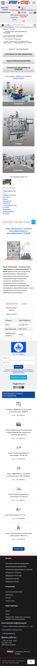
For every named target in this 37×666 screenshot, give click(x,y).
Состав (24, 304)
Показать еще (18, 549)
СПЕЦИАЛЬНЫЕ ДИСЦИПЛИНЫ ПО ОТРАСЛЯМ (19, 569)
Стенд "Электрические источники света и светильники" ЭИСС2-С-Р (18, 535)
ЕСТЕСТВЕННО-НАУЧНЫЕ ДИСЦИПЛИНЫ (17, 563)
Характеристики (12, 304)
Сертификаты (9, 595)
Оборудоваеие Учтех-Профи (13, 575)
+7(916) (3, 630)
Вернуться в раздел (19, 377)
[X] (23, 387)
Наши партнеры (11, 606)
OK (31, 662)
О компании (10, 587)
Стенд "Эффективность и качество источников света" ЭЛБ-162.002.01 (18, 475)
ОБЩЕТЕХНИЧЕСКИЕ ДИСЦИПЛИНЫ (16, 566)
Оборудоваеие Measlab (12, 578)
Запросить (18, 367)
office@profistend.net (9, 633)
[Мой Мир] (20, 387)
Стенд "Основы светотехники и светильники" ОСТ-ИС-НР (18, 496)
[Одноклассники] (17, 387)
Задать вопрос (11, 314)
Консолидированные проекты (14, 592)
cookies (17, 662)
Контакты (8, 598)
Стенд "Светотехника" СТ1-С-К (15, 515)
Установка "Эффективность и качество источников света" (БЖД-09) (18, 411)
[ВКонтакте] (14, 387)
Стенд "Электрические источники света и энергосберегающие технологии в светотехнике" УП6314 (18, 432)
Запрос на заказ (10, 601)
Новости (7, 611)
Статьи (7, 614)
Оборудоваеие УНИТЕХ (12, 582)
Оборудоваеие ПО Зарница (13, 572)
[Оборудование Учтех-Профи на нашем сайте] (18, 347)
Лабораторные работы (11, 309)
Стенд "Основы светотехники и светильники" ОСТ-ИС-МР (18, 454)
